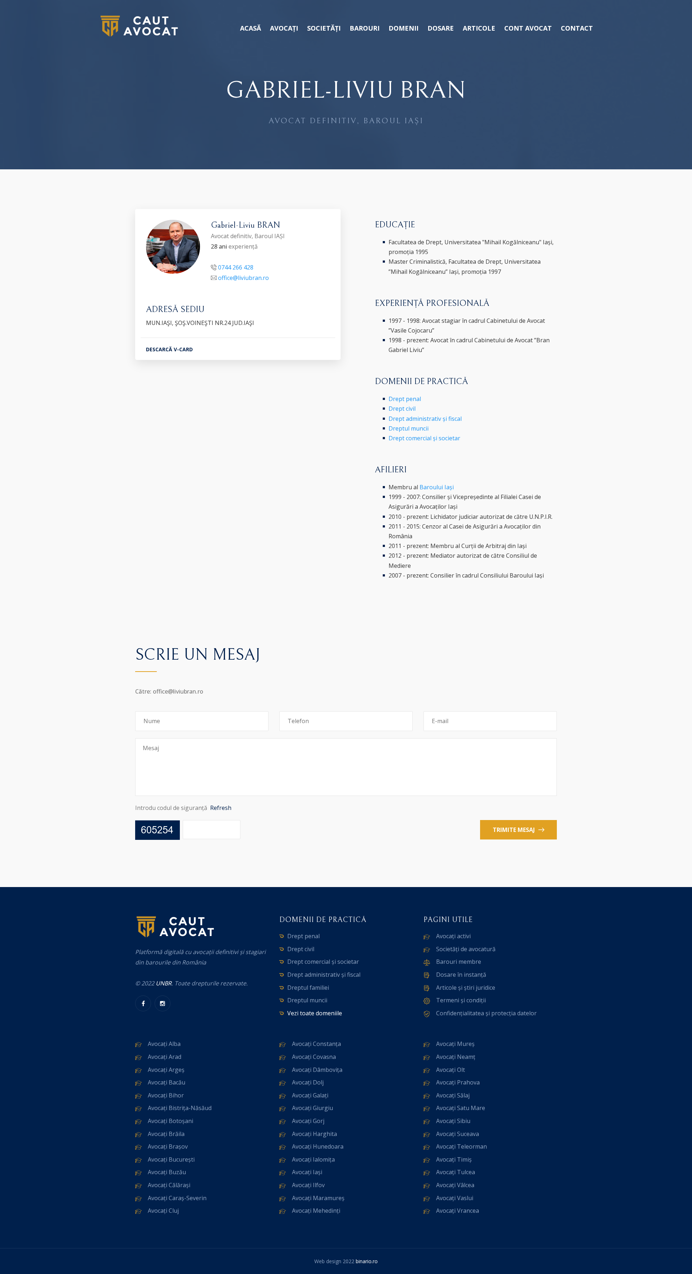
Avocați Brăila (166, 1134)
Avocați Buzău (167, 1172)
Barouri (365, 28)
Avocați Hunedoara (317, 1146)
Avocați (284, 28)
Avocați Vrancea (457, 1211)
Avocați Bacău (166, 1082)
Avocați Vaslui (454, 1198)
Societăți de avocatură (466, 949)
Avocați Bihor (166, 1095)
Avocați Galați (310, 1095)
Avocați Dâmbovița (317, 1070)
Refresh (220, 808)
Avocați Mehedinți (316, 1211)
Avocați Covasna (314, 1057)
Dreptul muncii (409, 428)
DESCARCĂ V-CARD (169, 349)
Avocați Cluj (163, 1211)
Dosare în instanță (461, 975)
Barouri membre (458, 962)
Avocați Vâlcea (455, 1185)
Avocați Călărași (169, 1185)
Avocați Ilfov (308, 1185)
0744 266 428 (235, 267)
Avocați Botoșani (170, 1121)
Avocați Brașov (168, 1146)
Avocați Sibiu (453, 1121)
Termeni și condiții (461, 1000)
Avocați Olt (450, 1070)
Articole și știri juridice (465, 988)
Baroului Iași (437, 487)
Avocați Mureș (455, 1044)
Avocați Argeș (166, 1070)
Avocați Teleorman (461, 1146)
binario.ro (367, 1261)
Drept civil (402, 409)
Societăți (324, 28)
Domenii (403, 28)
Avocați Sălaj (453, 1095)
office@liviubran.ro (243, 278)
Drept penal (405, 399)
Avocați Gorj (308, 1121)
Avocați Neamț (455, 1057)
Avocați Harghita (314, 1134)
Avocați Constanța (316, 1044)
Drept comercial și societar (424, 438)
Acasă (250, 28)
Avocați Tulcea (455, 1172)
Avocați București (171, 1159)
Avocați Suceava (457, 1134)
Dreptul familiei (308, 988)
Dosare (440, 28)
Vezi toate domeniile (314, 1013)
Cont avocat (528, 28)
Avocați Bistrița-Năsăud (180, 1108)
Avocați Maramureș (318, 1198)
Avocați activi (453, 936)
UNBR (164, 983)
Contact (577, 28)
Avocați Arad (164, 1057)
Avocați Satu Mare (460, 1108)
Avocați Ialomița (313, 1159)
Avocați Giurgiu (312, 1108)
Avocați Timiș (454, 1159)
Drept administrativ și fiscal (425, 419)
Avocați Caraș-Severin (177, 1198)
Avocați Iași (307, 1172)
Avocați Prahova (458, 1082)
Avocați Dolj (308, 1082)
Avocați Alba (164, 1044)
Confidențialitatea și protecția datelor (486, 1013)
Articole (479, 28)
